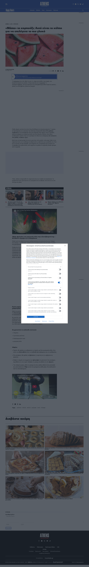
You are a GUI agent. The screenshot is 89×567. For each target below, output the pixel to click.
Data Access (44, 321)
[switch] (59, 269)
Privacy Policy (51, 321)
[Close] (65, 246)
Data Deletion (37, 321)
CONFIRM (36, 316)
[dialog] (44, 283)
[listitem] (44, 266)
